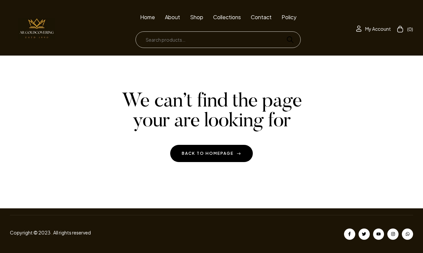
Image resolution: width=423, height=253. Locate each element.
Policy (289, 17)
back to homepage (208, 153)
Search (287, 39)
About (172, 17)
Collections (227, 17)
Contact (261, 17)
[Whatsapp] (407, 234)
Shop (196, 17)
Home (147, 17)
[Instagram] (393, 234)
